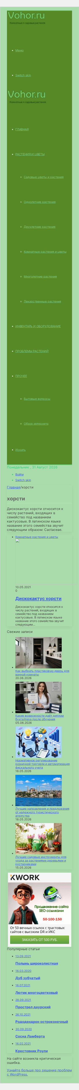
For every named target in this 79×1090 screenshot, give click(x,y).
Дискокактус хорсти (38, 598)
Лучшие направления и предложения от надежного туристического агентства (42, 812)
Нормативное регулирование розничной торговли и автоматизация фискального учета (42, 764)
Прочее (21, 376)
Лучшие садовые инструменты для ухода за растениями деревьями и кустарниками (40, 860)
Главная (13, 487)
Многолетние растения (40, 276)
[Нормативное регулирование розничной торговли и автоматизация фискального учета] (38, 757)
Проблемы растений (32, 351)
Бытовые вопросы (37, 398)
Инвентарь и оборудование (38, 326)
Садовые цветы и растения (44, 177)
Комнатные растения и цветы (45, 251)
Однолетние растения (40, 202)
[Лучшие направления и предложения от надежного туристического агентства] (38, 805)
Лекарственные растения (42, 301)
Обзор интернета (36, 423)
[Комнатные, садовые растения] (27, 24)
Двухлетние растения (39, 226)
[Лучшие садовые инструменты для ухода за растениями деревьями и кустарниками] (38, 853)
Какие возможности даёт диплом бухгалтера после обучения (39, 717)
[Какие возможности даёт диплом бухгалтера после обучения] (38, 712)
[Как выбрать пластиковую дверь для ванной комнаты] (38, 667)
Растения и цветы (30, 154)
